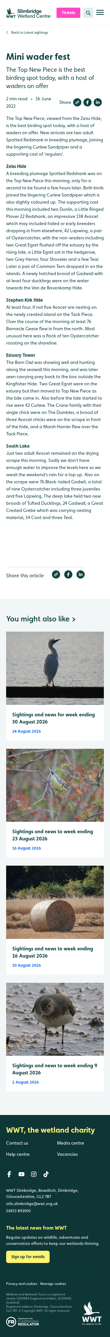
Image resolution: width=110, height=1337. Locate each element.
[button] (77, 102)
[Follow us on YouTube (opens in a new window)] (21, 1174)
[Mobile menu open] (100, 14)
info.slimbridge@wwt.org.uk (32, 1203)
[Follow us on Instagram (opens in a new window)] (34, 1174)
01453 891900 (18, 1210)
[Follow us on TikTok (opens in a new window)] (46, 1174)
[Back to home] (92, 1300)
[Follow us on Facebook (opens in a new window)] (9, 1174)
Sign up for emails (28, 1256)
